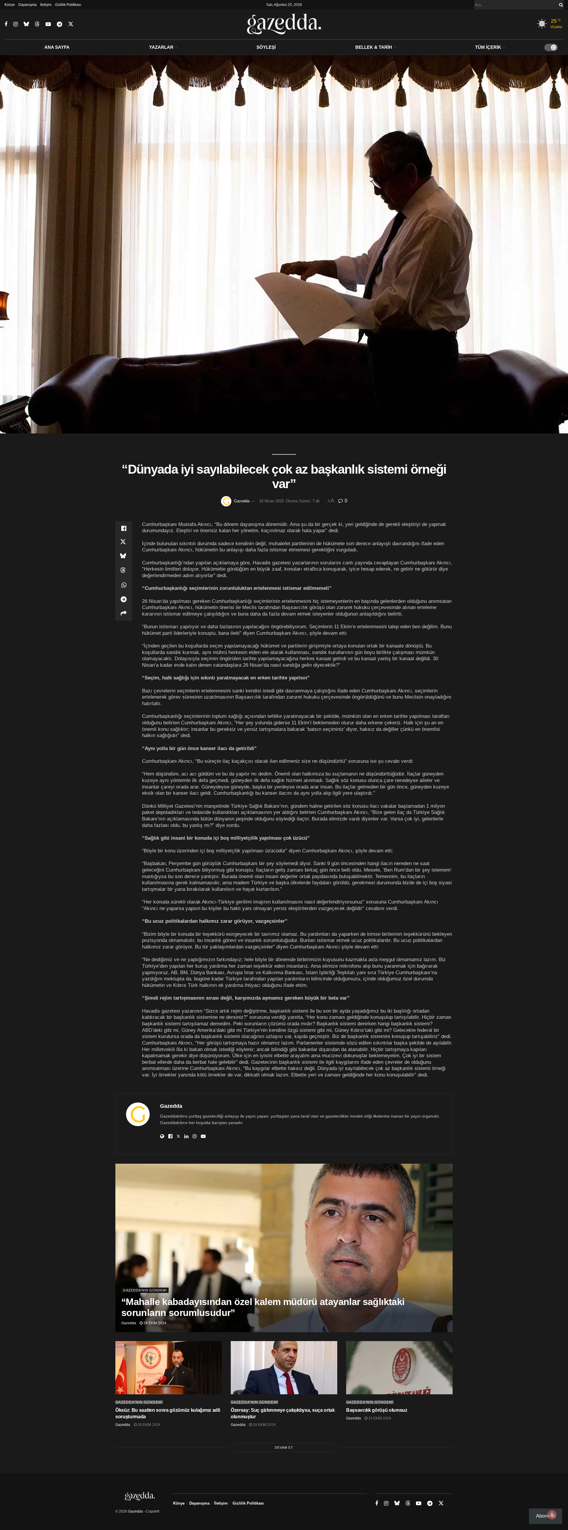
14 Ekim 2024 (379, 1418)
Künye (9, 5)
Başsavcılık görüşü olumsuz (376, 1410)
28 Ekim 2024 (154, 1323)
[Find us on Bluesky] (26, 24)
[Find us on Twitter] (70, 24)
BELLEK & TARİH (373, 47)
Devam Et (284, 1447)
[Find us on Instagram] (15, 24)
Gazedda (241, 501)
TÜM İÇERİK (488, 47)
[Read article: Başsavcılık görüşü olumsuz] (399, 1367)
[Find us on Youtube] (48, 24)
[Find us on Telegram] (59, 24)
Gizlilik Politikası (68, 5)
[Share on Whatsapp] (123, 585)
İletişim (45, 5)
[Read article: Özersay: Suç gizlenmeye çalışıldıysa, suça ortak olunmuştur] (284, 1367)
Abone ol (545, 1515)
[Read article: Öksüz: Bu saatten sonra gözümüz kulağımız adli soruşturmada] (168, 1367)
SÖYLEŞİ (266, 47)
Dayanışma (27, 5)
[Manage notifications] (552, 1514)
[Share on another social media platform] (123, 613)
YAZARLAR (161, 47)
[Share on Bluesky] (123, 557)
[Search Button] (560, 4)
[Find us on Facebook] (5, 24)
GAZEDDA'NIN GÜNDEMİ (145, 1290)
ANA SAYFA (57, 47)
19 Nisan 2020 (271, 501)
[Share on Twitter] (123, 542)
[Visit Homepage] (284, 24)
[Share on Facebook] (123, 528)
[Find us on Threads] (37, 24)
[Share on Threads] (123, 571)
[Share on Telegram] (123, 599)
